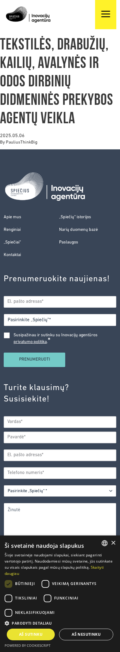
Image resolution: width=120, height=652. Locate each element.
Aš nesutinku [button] (86, 634)
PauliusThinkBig (22, 142)
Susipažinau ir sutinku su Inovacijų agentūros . (56, 339)
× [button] (113, 543)
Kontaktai (12, 255)
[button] (60, 623)
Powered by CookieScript (27, 645)
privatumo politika (30, 342)
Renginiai (12, 229)
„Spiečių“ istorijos (75, 217)
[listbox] (105, 543)
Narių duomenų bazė (78, 229)
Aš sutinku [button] (30, 634)
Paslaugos (68, 242)
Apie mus (12, 217)
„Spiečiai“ (12, 242)
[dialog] (60, 593)
